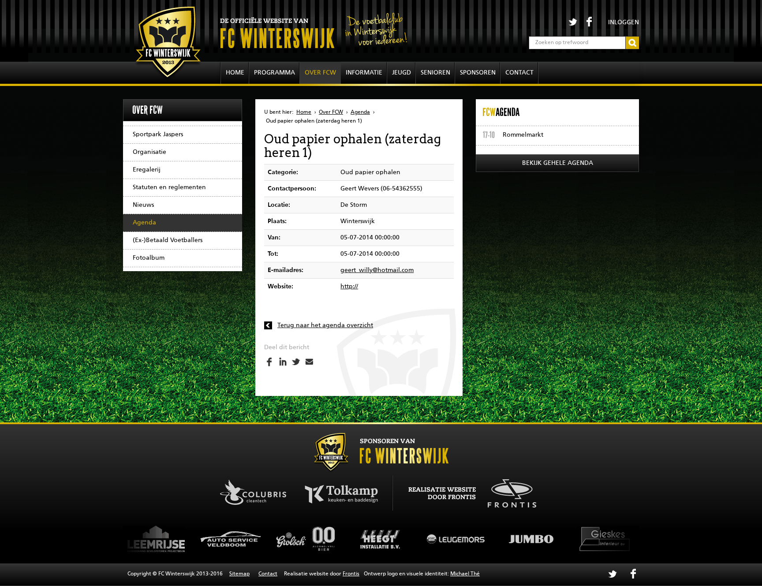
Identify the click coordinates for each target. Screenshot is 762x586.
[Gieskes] (546, 539)
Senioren (435, 73)
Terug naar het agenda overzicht (325, 325)
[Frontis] (507, 492)
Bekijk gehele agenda (557, 163)
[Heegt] (321, 539)
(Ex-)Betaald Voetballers (167, 240)
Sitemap (239, 574)
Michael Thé (465, 574)
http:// (349, 287)
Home (235, 73)
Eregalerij (147, 170)
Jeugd (401, 73)
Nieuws (143, 205)
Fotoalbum (148, 258)
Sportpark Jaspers (158, 134)
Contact (519, 73)
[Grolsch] (246, 539)
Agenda (144, 223)
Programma (274, 73)
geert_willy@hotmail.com (377, 270)
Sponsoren (478, 73)
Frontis (351, 574)
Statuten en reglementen (169, 187)
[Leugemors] (396, 539)
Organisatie (149, 152)
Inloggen (623, 22)
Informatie (364, 73)
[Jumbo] (471, 539)
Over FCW (320, 73)
